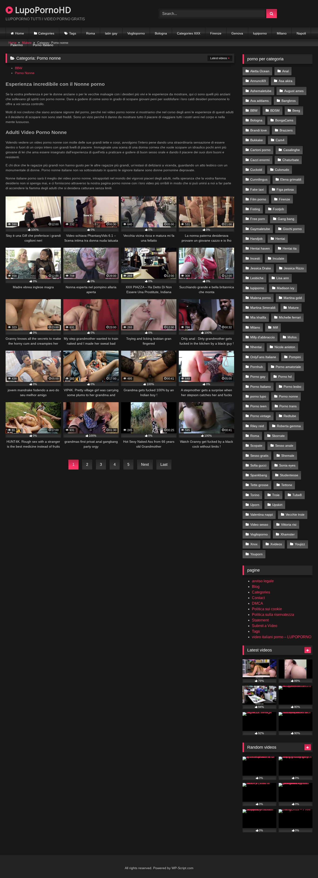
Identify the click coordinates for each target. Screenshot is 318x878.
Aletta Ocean (259, 71)
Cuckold (256, 169)
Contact (258, 598)
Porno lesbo (292, 386)
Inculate (278, 258)
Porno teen (258, 406)
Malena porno (260, 298)
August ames (294, 91)
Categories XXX (188, 33)
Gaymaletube (260, 229)
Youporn (256, 554)
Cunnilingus (258, 179)
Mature (293, 307)
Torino (254, 495)
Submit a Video (264, 626)
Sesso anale (284, 445)
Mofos (292, 337)
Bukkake (256, 140)
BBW (18, 68)
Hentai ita (290, 248)
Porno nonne (288, 396)
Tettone (286, 485)
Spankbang (258, 475)
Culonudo (282, 169)
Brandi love (258, 130)
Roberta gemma (289, 426)
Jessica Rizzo (294, 268)
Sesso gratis (259, 455)
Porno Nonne (24, 73)
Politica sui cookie (267, 609)
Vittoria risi (288, 524)
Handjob (256, 238)
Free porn (257, 219)
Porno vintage (260, 416)
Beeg (296, 110)
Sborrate (278, 436)
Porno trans (288, 406)
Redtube (290, 416)
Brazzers (286, 130)
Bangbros (288, 101)
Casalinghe (291, 150)
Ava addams (259, 101)
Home (19, 33)
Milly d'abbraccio (262, 337)
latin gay (111, 33)
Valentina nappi (261, 514)
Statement (260, 620)
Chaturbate (290, 160)
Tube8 (297, 495)
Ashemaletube (260, 91)
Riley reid (257, 426)
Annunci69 (258, 81)
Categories (46, 33)
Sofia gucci (258, 465)
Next (145, 464)
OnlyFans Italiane (263, 357)
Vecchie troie (295, 514)
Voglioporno (136, 33)
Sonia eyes (287, 465)
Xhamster (288, 534)
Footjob (278, 209)
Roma (90, 33)
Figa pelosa (285, 189)
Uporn (254, 505)
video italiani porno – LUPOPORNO (281, 637)
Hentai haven (260, 248)
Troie (276, 495)
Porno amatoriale (288, 367)
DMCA (257, 603)
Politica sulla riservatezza (273, 615)
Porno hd (285, 376)
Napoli (301, 33)
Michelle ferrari (290, 317)
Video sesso (259, 524)
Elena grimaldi (290, 179)
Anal (285, 71)
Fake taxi (257, 189)
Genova (237, 33)
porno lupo (258, 396)
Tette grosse (259, 485)
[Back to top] (303, 864)
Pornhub (256, 367)
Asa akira (285, 81)
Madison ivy (285, 288)
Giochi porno (292, 229)
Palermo (16, 45)
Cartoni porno (260, 150)
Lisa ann (282, 278)
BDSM (275, 110)
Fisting (255, 209)
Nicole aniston (284, 347)
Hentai (280, 238)
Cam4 (280, 140)
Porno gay (257, 376)
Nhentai (256, 347)
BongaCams (284, 120)
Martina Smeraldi (262, 307)
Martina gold (293, 298)
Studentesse (289, 475)
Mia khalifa (258, 317)
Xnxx (253, 544)
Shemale (287, 455)
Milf (275, 327)
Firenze (215, 33)
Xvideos (276, 544)
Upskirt (277, 505)
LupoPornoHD (42, 10)
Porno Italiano (43, 45)
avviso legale (263, 581)
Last (163, 464)
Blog (256, 587)
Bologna (161, 33)
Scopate (256, 445)
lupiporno (260, 33)
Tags (72, 33)
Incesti (255, 258)
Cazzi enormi (260, 160)
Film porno (258, 199)
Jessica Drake (260, 268)
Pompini (295, 357)
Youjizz (300, 544)
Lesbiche (257, 278)
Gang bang (286, 219)
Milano (282, 33)
